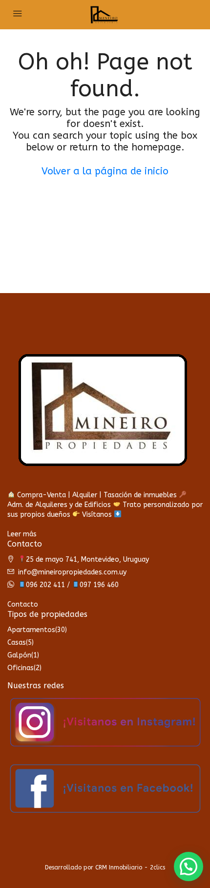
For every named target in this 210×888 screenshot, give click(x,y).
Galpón (19, 655)
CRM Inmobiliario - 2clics (130, 867)
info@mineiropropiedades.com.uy (72, 572)
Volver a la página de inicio (105, 171)
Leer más (22, 534)
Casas (16, 642)
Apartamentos (31, 630)
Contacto (22, 604)
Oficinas (20, 668)
